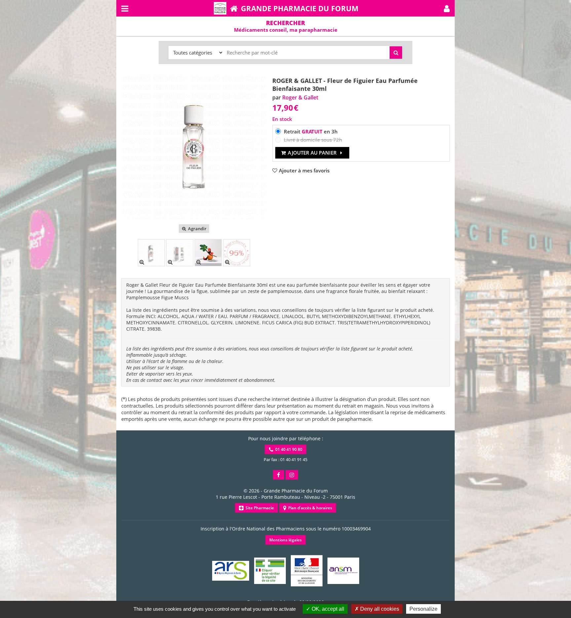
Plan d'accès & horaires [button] (309, 508)
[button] (447, 8)
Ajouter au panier (312, 152)
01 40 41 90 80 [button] (287, 449)
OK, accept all (327, 609)
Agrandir (197, 229)
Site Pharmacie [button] (259, 508)
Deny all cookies (379, 609)
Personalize (423, 609)
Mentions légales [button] (285, 540)
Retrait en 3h (311, 131)
